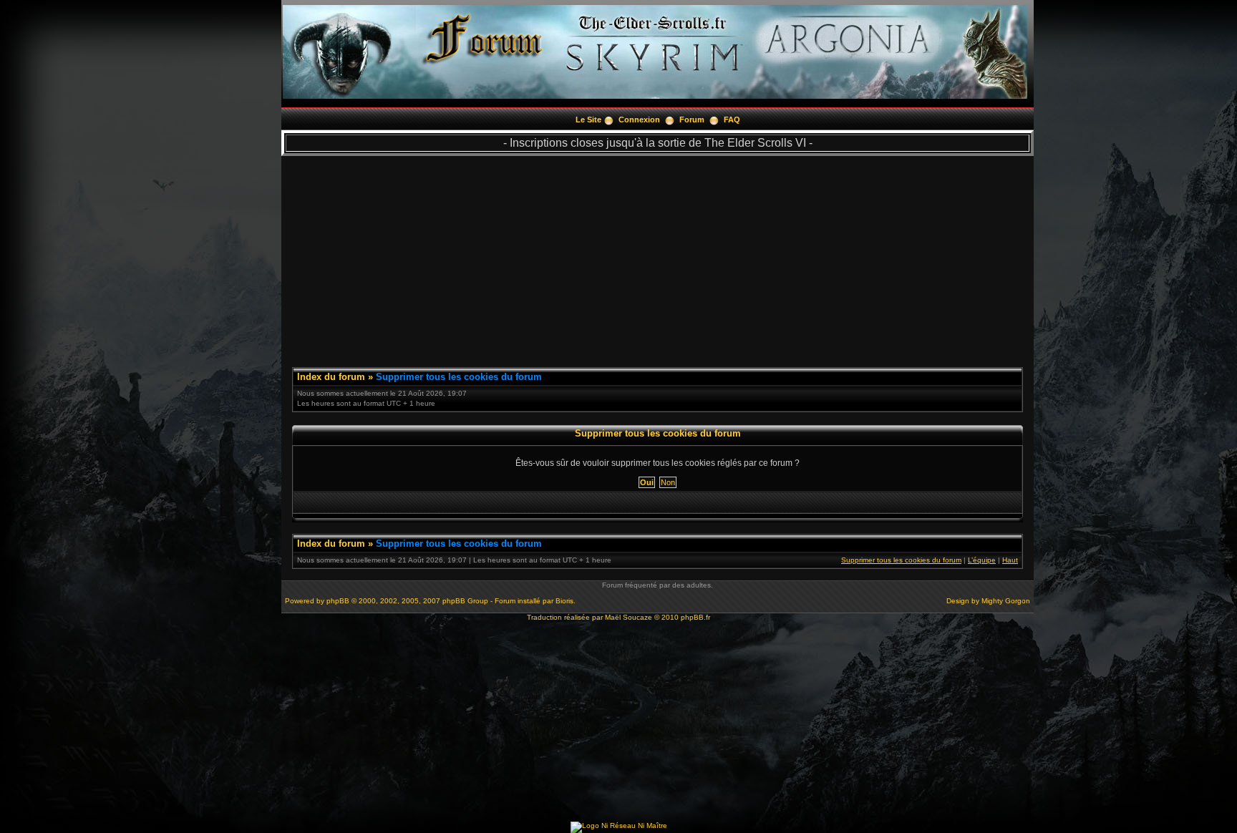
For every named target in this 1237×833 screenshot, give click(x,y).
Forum (691, 119)
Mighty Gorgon (1005, 601)
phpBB (337, 601)
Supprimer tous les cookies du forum (459, 376)
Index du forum (331, 376)
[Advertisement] (657, 256)
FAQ (732, 119)
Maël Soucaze (628, 617)
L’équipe (982, 560)
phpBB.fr (695, 617)
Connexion (639, 119)
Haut (1010, 560)
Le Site (588, 119)
